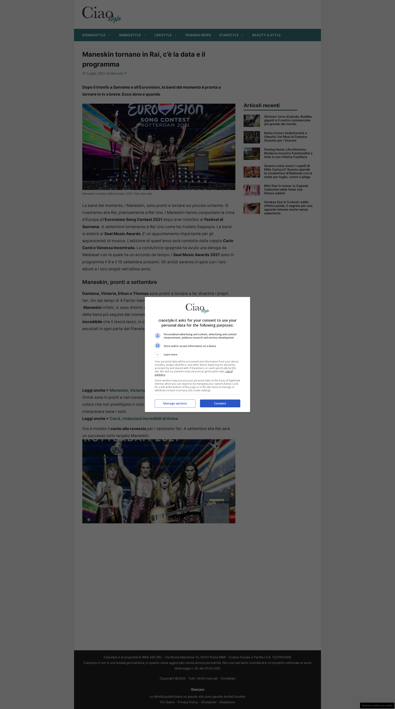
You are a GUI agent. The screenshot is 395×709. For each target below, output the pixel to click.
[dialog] (197, 354)
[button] (197, 354)
